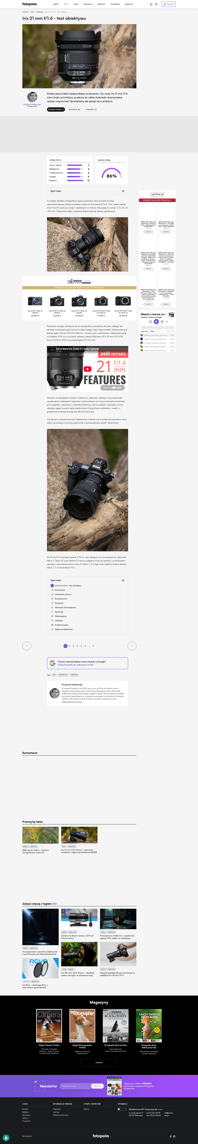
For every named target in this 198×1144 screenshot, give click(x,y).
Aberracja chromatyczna (65, 607)
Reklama (25, 1112)
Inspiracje (88, 4)
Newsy (56, 4)
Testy (66, 4)
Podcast (170, 4)
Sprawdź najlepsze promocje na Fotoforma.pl (79, 287)
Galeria (86, 1109)
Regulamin (57, 1109)
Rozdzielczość (61, 599)
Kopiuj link (90, 109)
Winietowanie (60, 616)
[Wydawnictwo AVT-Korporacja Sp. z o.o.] (122, 1113)
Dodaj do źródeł (54, 109)
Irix (54, 675)
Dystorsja (59, 612)
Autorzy (25, 1118)
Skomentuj (73, 109)
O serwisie (26, 1121)
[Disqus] (79, 786)
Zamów (99, 1063)
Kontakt (25, 1109)
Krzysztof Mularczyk (32, 104)
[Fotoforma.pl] (79, 282)
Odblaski (59, 620)
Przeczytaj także (32, 821)
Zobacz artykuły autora (72, 702)
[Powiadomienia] (6, 1138)
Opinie (75, 4)
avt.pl (166, 1115)
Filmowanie (115, 4)
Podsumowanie (61, 625)
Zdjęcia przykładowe (64, 629)
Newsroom (26, 1115)
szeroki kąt (62, 675)
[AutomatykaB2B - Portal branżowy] (100, 1136)
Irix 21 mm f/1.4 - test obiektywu (68, 585)
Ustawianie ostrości (63, 594)
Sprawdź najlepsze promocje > (157, 200)
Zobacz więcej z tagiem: (39, 903)
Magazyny (129, 4)
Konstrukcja (60, 590)
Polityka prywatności (60, 1115)
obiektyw (74, 675)
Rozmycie (59, 603)
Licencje (56, 1112)
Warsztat (101, 4)
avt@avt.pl (168, 1113)
